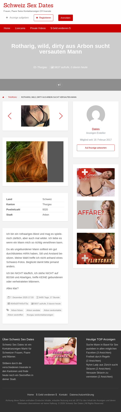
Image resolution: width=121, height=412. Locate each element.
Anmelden (65, 18)
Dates (96, 129)
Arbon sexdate (33, 310)
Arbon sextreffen (15, 315)
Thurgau (42, 67)
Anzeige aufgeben (19, 17)
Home (7, 28)
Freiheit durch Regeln (98, 356)
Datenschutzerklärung (82, 394)
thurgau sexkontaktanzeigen (40, 315)
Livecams (20, 28)
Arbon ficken (17, 310)
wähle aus (79, 4)
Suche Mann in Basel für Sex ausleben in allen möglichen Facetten (102, 348)
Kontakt (63, 394)
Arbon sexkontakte (52, 310)
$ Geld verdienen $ (61, 28)
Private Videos (38, 28)
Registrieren (45, 17)
